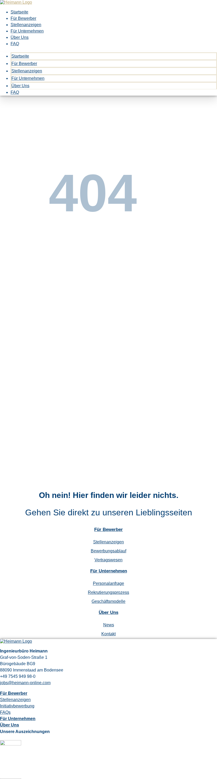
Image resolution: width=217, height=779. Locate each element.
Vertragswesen (108, 560)
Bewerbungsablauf (108, 551)
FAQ (15, 43)
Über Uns (20, 37)
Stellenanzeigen (26, 24)
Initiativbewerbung (17, 706)
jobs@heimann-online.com (25, 682)
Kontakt (108, 634)
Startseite (19, 12)
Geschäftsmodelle (108, 601)
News (108, 625)
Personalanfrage (108, 583)
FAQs (5, 712)
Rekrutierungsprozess (108, 592)
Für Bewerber (23, 18)
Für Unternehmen (27, 31)
